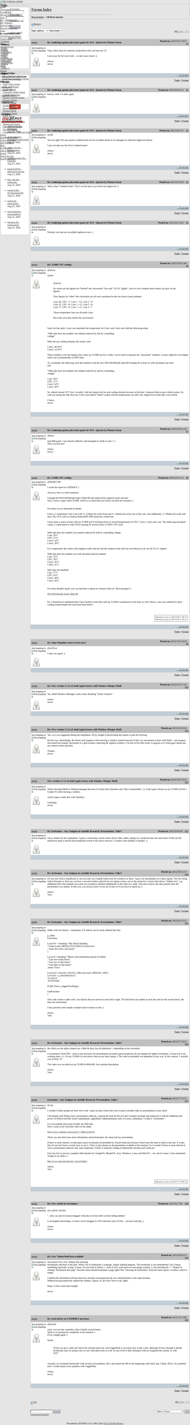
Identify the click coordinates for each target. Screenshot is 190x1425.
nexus (34, 42)
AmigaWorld (6, 63)
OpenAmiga (6, 39)
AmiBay (4, 57)
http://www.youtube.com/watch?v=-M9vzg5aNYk (71, 1132)
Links (2, 31)
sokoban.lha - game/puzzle (13, 223)
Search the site (7, 156)
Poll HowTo (6, 148)
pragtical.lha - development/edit (15, 191)
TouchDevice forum (12, 127)
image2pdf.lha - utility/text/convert (15, 170)
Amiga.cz (5, 68)
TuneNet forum (9, 129)
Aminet (4, 49)
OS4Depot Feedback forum (15, 79)
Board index (37, 17)
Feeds (2, 7)
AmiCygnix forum (11, 84)
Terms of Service (8, 140)
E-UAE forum (9, 103)
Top (35, 1402)
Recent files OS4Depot (11, 15)
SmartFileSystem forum (13, 121)
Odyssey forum (9, 113)
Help (2, 145)
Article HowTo (7, 151)
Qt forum (6, 119)
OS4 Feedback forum (12, 76)
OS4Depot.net (7, 36)
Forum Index (41, 9)
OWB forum (8, 116)
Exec (2, 65)
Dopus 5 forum (9, 100)
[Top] (182, 74)
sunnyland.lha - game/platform (14, 213)
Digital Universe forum (13, 97)
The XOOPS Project (113, 1423)
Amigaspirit (6, 52)
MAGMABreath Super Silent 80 (62, 594)
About (3, 135)
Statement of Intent (9, 137)
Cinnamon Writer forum (13, 92)
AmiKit (4, 55)
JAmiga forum (9, 111)
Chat (2, 17)
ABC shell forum (10, 87)
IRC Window (6, 23)
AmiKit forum (9, 89)
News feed (5, 9)
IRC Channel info (8, 20)
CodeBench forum (11, 95)
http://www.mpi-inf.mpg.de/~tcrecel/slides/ (67, 1161)
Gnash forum (8, 105)
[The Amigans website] (11, 1)
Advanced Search (39, 1414)
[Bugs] (17, 36)
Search (3, 153)
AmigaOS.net (7, 47)
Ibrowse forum (9, 108)
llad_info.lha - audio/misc (13, 181)
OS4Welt (4, 41)
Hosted (3, 71)
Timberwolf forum (11, 124)
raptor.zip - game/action (13, 202)
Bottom (37, 24)
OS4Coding (6, 60)
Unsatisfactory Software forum (16, 132)
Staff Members (7, 143)
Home (3, 4)
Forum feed (5, 12)
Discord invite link (8, 28)
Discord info (6, 25)
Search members (7, 159)
